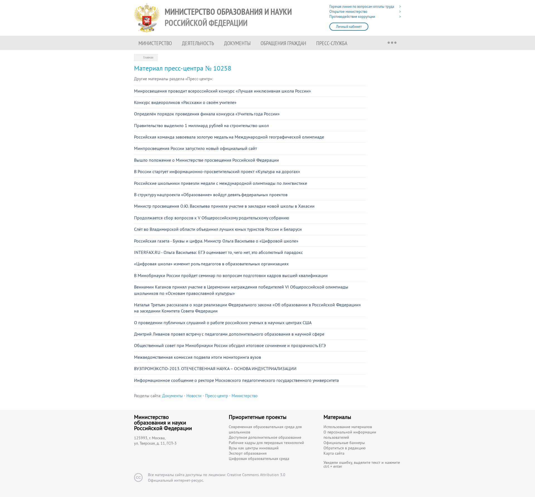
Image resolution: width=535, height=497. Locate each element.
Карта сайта (334, 453)
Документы (237, 43)
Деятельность (198, 43)
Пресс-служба (331, 43)
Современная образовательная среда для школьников (265, 429)
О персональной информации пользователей (350, 435)
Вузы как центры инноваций (254, 447)
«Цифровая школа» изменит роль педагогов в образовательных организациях (211, 263)
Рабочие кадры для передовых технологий (266, 442)
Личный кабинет (349, 26)
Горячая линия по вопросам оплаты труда (361, 6)
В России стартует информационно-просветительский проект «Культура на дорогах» (217, 171)
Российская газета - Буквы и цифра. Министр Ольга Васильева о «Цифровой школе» (216, 241)
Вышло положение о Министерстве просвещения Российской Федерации (206, 160)
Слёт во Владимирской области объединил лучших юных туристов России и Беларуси (218, 229)
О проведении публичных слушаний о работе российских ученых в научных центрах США (223, 322)
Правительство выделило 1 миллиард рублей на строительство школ (201, 125)
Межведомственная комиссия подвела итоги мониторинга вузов (197, 357)
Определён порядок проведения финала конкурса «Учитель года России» (207, 114)
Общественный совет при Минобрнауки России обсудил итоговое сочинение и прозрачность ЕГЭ (230, 345)
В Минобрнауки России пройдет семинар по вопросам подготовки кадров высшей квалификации (231, 275)
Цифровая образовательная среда (259, 458)
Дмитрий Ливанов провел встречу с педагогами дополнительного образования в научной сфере (229, 334)
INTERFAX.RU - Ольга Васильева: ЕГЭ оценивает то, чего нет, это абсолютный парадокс (218, 252)
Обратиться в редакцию (345, 447)
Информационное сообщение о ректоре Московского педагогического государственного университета (236, 380)
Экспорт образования (248, 453)
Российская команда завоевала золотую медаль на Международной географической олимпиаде (229, 137)
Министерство (155, 43)
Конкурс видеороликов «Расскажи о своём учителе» (185, 102)
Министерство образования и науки (228, 17)
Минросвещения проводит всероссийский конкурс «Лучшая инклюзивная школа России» (222, 91)
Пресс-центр (216, 395)
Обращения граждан (283, 43)
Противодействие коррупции (352, 16)
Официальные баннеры (344, 442)
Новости (193, 395)
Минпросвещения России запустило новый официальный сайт (195, 148)
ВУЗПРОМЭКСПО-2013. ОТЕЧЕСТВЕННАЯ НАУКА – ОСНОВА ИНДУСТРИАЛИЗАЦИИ (215, 368)
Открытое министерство (348, 11)
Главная (148, 57)
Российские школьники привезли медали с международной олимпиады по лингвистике (220, 183)
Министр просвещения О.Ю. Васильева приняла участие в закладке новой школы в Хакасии (224, 206)
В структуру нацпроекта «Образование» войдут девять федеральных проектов (211, 194)
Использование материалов (348, 426)
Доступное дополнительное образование (265, 437)
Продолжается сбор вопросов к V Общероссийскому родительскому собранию (211, 217)
